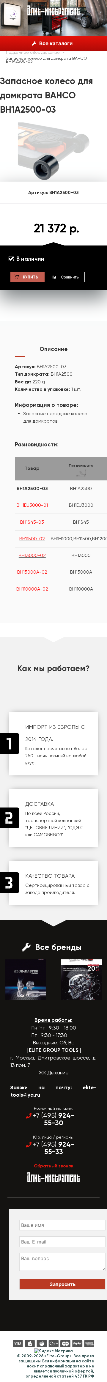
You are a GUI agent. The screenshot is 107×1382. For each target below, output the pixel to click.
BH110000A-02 (32, 589)
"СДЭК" (75, 827)
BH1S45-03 (32, 522)
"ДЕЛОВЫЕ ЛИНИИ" (45, 827)
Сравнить (70, 277)
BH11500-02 (32, 539)
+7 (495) (53, 1119)
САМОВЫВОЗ (48, 835)
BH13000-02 (32, 555)
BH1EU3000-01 (32, 505)
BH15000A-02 (32, 572)
